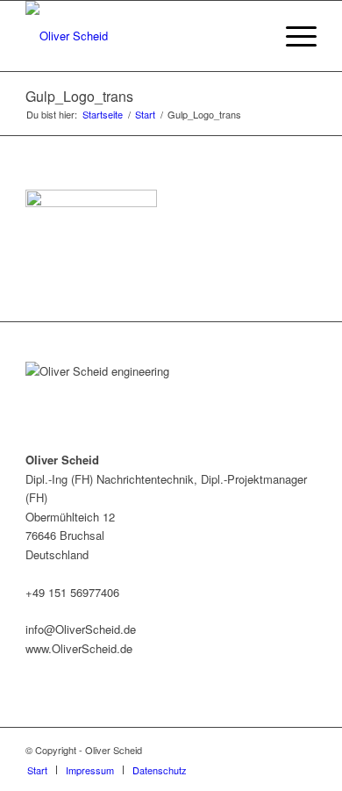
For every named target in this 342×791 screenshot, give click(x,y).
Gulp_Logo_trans (79, 96)
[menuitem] (37, 770)
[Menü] (292, 36)
